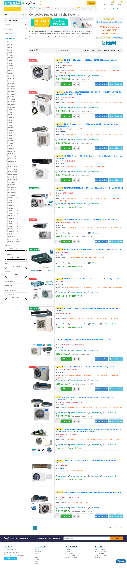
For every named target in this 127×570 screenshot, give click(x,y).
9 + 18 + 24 (11, 104)
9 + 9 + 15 (11, 78)
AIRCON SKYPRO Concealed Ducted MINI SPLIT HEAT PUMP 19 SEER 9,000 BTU (90, 219)
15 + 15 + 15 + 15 (13, 226)
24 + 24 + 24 (11, 151)
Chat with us (68, 549)
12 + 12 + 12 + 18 (13, 203)
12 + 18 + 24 (11, 130)
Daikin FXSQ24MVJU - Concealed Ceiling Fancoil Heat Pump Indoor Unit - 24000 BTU (93, 249)
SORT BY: (86, 50)
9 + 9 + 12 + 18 (12, 172)
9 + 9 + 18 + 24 (12, 179)
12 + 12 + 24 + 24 (13, 216)
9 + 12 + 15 (11, 91)
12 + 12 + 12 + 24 (13, 205)
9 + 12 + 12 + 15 (12, 185)
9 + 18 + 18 (11, 102)
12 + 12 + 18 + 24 (13, 213)
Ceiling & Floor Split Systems (71, 9)
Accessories (93, 9)
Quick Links (9, 9)
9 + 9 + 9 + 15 (12, 159)
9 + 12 (10, 45)
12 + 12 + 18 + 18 (13, 210)
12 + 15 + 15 (11, 120)
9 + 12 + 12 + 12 (12, 182)
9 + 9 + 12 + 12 (12, 166)
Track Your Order (70, 555)
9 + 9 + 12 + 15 (12, 169)
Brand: (57, 68)
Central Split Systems (42, 9)
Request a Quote (10, 558)
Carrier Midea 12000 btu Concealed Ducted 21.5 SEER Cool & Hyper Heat (89, 367)
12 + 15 (10, 55)
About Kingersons (100, 551)
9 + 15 (10, 47)
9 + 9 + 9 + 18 (12, 161)
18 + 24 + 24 (11, 148)
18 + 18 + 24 (11, 146)
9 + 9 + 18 (11, 81)
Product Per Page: (110, 50)
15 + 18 (10, 63)
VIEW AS (32, 50)
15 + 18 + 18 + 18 (13, 234)
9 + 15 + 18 (11, 99)
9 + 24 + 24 (11, 107)
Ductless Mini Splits (28, 9)
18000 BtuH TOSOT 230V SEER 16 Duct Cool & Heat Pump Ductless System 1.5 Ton (92, 279)
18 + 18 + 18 (11, 143)
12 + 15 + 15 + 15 (13, 221)
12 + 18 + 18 (11, 128)
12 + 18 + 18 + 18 (13, 218)
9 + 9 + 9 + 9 (11, 153)
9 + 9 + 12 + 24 (12, 174)
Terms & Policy (99, 553)
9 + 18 (10, 50)
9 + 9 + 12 (11, 76)
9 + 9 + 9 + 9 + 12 (13, 239)
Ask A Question (117, 84)
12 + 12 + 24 (11, 117)
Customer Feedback (71, 557)
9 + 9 (9, 42)
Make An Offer (103, 84)
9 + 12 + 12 (11, 86)
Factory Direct (62, 75)
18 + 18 (10, 65)
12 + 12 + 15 (11, 112)
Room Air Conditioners (56, 9)
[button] (106, 9)
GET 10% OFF (116, 538)
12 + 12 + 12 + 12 (13, 198)
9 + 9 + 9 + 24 (12, 164)
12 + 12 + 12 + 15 (13, 200)
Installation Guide (100, 549)
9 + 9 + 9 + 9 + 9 (12, 236)
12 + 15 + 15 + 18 (13, 223)
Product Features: (61, 70)
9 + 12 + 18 (11, 89)
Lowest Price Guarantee (78, 75)
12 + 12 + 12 (11, 109)
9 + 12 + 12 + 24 (12, 190)
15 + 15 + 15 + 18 (13, 229)
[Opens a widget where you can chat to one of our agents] (121, 564)
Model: (58, 65)
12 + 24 (10, 60)
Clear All (24, 14)
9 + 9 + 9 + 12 (12, 156)
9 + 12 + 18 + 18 (12, 192)
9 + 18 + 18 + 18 (12, 195)
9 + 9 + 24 (11, 84)
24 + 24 (10, 71)
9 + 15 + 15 (11, 96)
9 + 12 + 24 (11, 94)
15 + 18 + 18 (11, 141)
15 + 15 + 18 (11, 138)
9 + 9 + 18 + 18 (12, 177)
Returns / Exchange (101, 555)
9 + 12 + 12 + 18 (12, 187)
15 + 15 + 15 (11, 135)
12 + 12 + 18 (11, 115)
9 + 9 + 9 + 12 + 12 (13, 242)
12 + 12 (10, 52)
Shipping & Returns (70, 553)
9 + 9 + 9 (10, 73)
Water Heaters (85, 9)
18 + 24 (10, 68)
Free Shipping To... (108, 324)
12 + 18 (10, 58)
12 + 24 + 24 (11, 133)
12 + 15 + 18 (11, 125)
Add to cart (66, 84)
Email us (67, 551)
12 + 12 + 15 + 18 (13, 208)
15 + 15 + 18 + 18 (13, 231)
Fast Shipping (94, 75)
